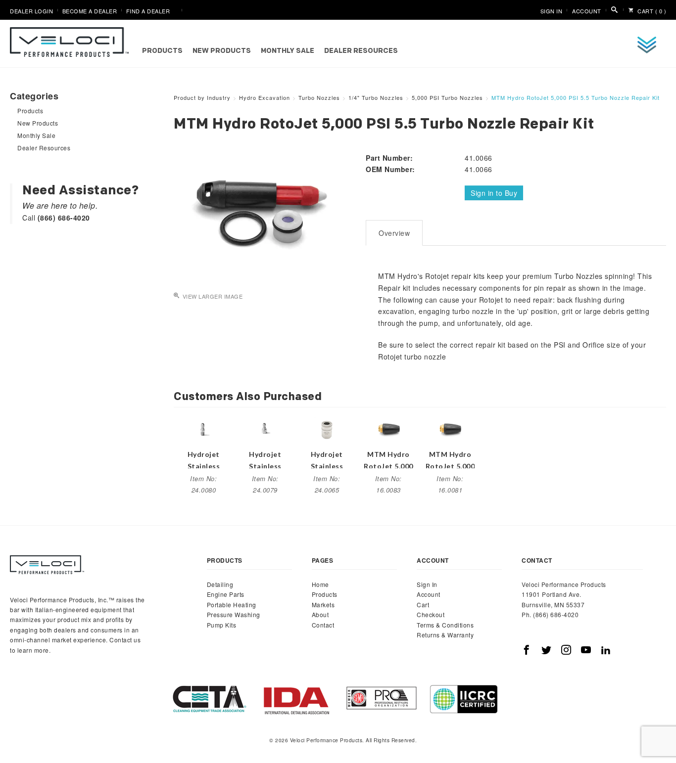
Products (162, 51)
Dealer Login (31, 11)
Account (586, 11)
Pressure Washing (233, 614)
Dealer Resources (361, 51)
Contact (323, 625)
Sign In (551, 11)
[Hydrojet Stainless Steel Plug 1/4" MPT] (203, 428)
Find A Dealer (148, 11)
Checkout (430, 614)
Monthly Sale (287, 51)
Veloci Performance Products (72, 42)
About (320, 614)
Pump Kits (222, 625)
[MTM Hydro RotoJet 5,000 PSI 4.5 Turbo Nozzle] (449, 428)
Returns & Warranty (445, 634)
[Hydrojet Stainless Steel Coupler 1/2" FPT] (326, 428)
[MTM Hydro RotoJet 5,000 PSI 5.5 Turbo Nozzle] (388, 428)
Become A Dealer (89, 11)
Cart (423, 604)
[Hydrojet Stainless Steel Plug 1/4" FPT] (265, 428)
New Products (222, 51)
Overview (394, 233)
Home (320, 584)
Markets (323, 604)
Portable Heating (231, 604)
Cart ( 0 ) (651, 11)
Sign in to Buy (494, 193)
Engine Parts (225, 594)
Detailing (220, 584)
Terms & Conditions (445, 625)
